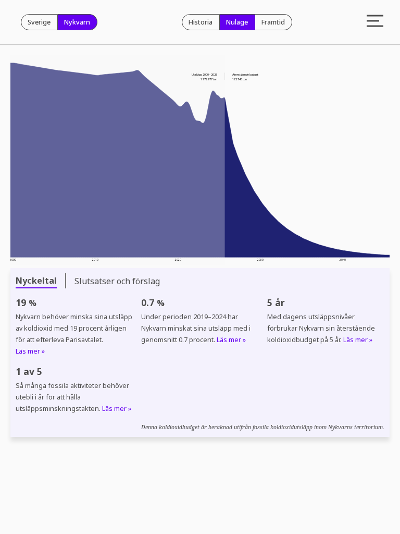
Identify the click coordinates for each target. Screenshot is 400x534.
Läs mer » (30, 351)
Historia (201, 22)
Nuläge (237, 22)
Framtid (273, 22)
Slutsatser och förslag (117, 281)
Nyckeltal (36, 280)
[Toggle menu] (375, 22)
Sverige (39, 22)
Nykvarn (77, 22)
